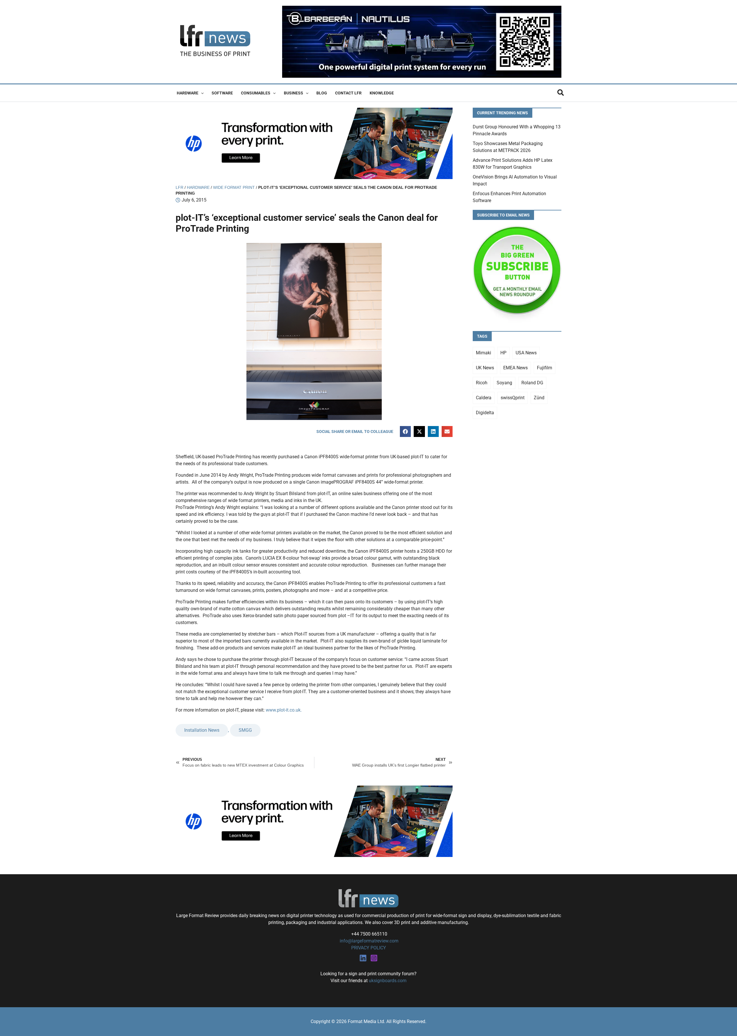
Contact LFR (348, 93)
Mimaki (483, 353)
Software (222, 93)
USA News (526, 353)
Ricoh (481, 382)
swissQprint (513, 397)
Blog (321, 93)
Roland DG (532, 382)
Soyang (504, 382)
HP (503, 353)
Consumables (255, 93)
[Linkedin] (363, 958)
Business (293, 93)
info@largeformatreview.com (368, 941)
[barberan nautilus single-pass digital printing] (421, 41)
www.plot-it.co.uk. (284, 710)
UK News (485, 367)
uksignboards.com (388, 980)
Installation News (201, 730)
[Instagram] (374, 958)
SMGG (245, 730)
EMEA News (515, 367)
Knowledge (382, 93)
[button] (201, 93)
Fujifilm (544, 367)
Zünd (539, 397)
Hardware (187, 93)
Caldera (483, 397)
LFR (179, 187)
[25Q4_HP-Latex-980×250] (314, 143)
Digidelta (485, 412)
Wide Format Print (234, 187)
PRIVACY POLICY (368, 948)
